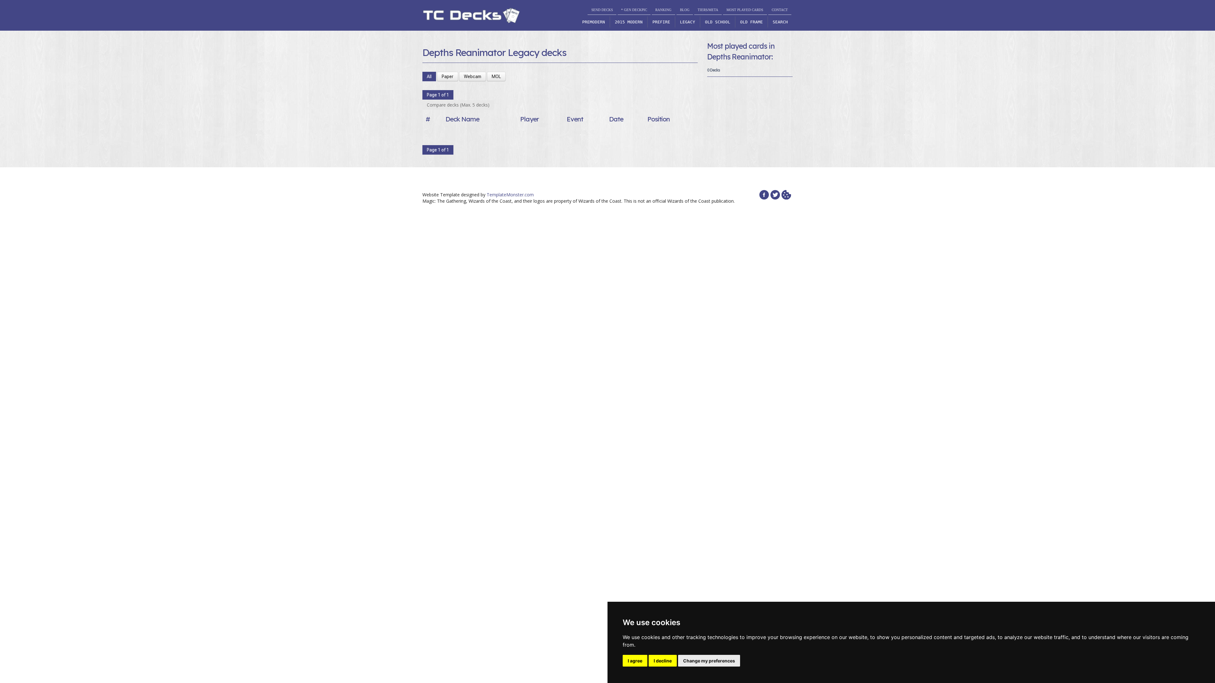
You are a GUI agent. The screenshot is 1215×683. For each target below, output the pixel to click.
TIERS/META (708, 10)
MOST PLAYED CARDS (744, 10)
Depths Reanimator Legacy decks (494, 52)
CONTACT (780, 10)
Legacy (687, 22)
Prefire (661, 22)
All (429, 76)
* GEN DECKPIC (634, 10)
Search (780, 22)
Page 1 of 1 (438, 94)
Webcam (472, 76)
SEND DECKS (602, 10)
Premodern (593, 22)
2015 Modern (629, 22)
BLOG (684, 10)
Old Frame (751, 22)
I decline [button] (663, 660)
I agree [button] (635, 660)
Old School (717, 22)
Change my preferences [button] (709, 660)
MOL (496, 76)
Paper (447, 76)
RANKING (663, 10)
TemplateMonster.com (510, 195)
